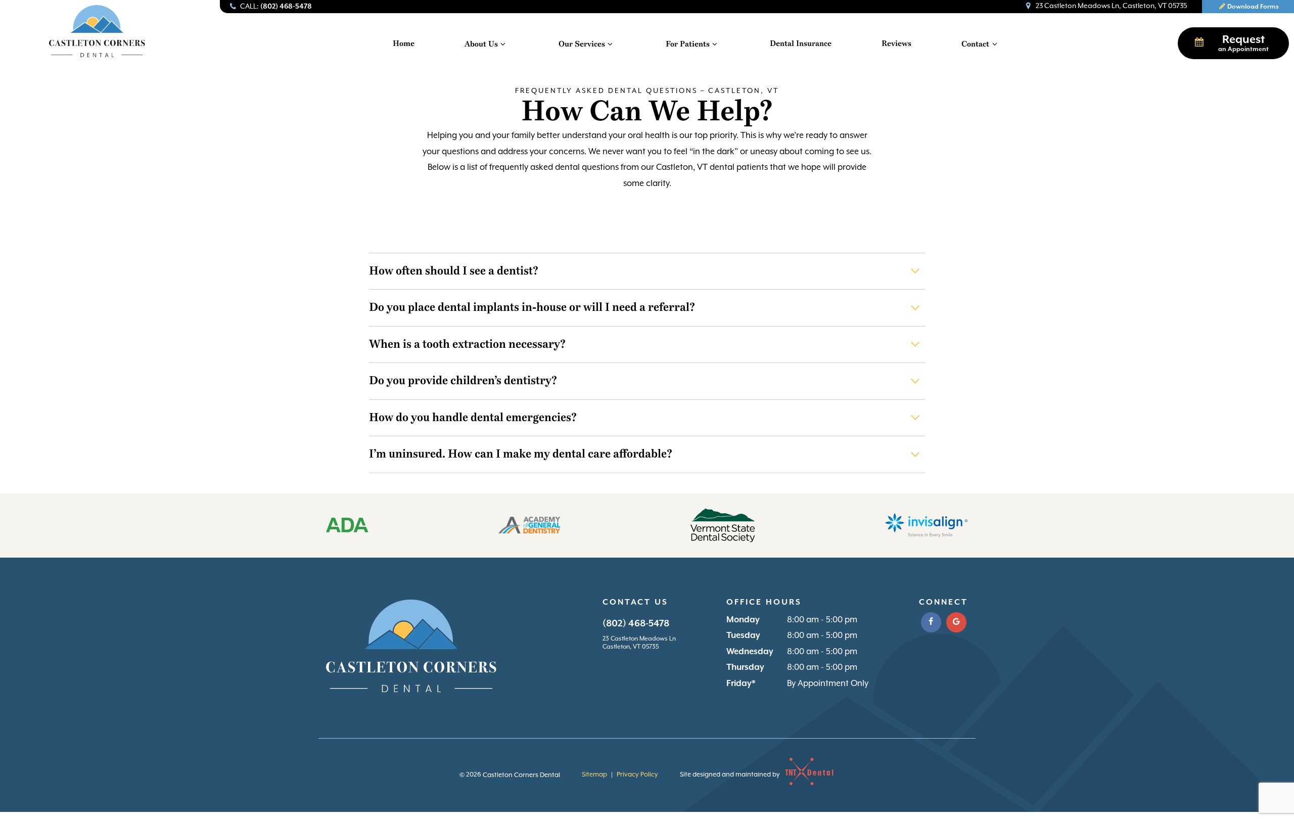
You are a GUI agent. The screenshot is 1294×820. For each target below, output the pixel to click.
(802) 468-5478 (636, 623)
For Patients (688, 44)
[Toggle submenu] (503, 44)
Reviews (896, 43)
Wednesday (749, 652)
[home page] (97, 31)
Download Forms (1253, 7)
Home (403, 43)
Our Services (582, 44)
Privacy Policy (637, 775)
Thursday (745, 667)
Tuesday (743, 636)
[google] (956, 622)
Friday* (740, 684)
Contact (975, 44)
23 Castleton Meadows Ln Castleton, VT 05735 (639, 643)
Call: (276, 7)
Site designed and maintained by (730, 775)
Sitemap (594, 775)
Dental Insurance (800, 43)
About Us (481, 44)
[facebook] (931, 622)
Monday (743, 620)
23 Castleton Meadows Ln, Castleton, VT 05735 (1111, 6)
